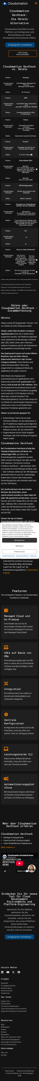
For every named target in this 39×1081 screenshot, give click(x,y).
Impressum (33, 555)
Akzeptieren (19, 540)
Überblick (4, 983)
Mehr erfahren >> (8, 847)
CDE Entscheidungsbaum (10, 1039)
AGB (19, 1076)
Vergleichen (5, 993)
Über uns (4, 1052)
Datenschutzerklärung (22, 555)
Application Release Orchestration (14, 1011)
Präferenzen (19, 552)
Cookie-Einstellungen (8, 555)
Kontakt (4, 1055)
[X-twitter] (14, 973)
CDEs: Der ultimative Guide (11, 1037)
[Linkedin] (3, 973)
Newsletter (5, 1034)
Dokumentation (7, 991)
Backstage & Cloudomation (11, 1042)
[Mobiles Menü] (36, 3)
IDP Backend (5, 1004)
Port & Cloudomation (9, 1044)
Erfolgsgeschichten (8, 986)
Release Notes (6, 988)
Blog (2, 1024)
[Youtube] (9, 973)
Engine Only (5, 1001)
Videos (3, 1029)
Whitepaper (5, 1027)
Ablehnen (20, 546)
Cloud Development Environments (14, 1009)
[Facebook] (20, 973)
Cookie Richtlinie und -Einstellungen (19, 1073)
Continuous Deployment (10, 1006)
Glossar (4, 1032)
